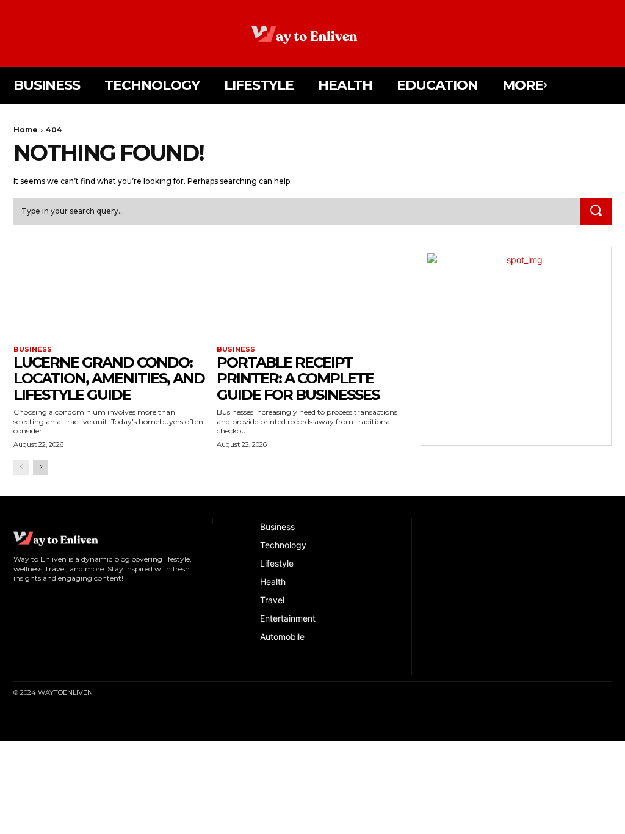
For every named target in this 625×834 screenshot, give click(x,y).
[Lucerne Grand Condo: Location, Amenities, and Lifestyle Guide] (108, 295)
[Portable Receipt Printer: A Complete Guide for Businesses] (312, 295)
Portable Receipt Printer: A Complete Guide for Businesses (298, 379)
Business (32, 350)
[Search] (596, 212)
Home (25, 129)
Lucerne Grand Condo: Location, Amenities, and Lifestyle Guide (108, 379)
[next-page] (40, 467)
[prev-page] (21, 467)
